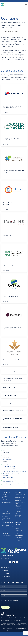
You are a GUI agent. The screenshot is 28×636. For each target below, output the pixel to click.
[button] (26, 4)
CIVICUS (4, 450)
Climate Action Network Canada (10, 296)
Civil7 (4, 455)
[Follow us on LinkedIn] (13, 562)
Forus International (7, 459)
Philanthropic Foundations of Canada (12, 266)
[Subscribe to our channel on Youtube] (17, 562)
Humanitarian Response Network (11, 359)
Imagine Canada (7, 235)
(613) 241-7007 (6, 558)
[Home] (1, 31)
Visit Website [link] (6, 112)
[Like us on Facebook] (10, 562)
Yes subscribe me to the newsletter (11, 600)
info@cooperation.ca (8, 555)
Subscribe (5, 607)
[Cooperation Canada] (2, 4)
